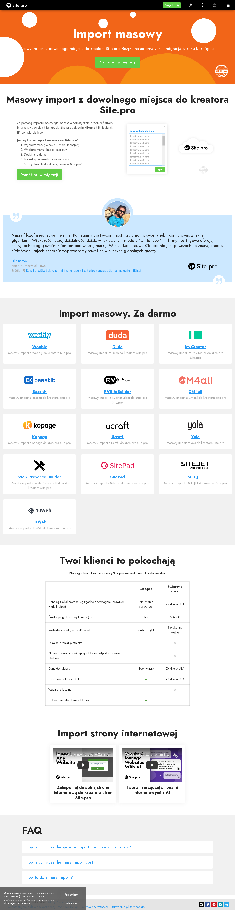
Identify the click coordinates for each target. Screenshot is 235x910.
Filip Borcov (19, 261)
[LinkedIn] (220, 904)
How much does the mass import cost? (60, 862)
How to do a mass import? (49, 877)
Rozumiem (71, 894)
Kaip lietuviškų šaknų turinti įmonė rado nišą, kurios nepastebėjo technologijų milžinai (83, 270)
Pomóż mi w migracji (117, 62)
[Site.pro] (201, 904)
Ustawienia (71, 903)
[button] (172, 5)
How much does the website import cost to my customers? (78, 847)
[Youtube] (214, 904)
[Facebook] (207, 904)
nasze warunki (24, 903)
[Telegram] (226, 904)
